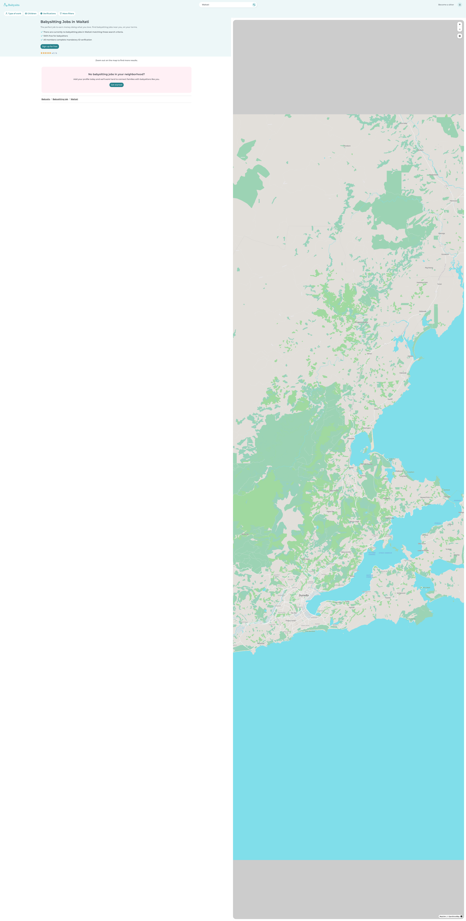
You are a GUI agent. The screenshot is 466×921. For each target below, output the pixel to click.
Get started (116, 85)
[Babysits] (11, 5)
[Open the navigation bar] (460, 4)
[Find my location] (459, 35)
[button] (311, 584)
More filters (68, 13)
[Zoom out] (459, 29)
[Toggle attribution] (461, 916)
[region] (348, 469)
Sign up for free (49, 46)
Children (31, 13)
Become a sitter (446, 5)
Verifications (49, 13)
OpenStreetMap (454, 916)
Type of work (14, 13)
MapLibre (443, 916)
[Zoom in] (459, 24)
